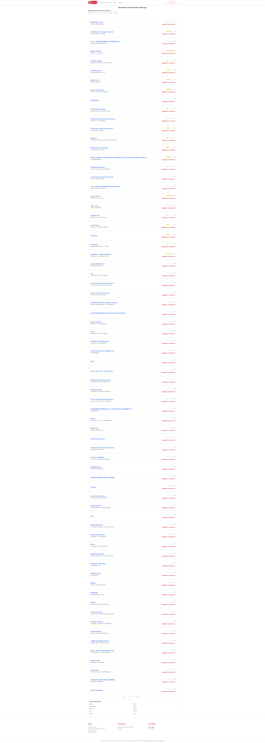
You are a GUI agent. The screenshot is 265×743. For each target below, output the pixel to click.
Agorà (92, 332)
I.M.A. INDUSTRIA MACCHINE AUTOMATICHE (105, 187)
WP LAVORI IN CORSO (98, 109)
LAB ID (93, 419)
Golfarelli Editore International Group (103, 119)
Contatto (120, 728)
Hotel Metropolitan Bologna (100, 341)
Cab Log (93, 487)
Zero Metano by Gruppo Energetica (102, 32)
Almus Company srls (97, 90)
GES (92, 516)
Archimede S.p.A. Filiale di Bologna (102, 448)
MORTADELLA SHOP (97, 554)
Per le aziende (172, 2)
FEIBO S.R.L (95, 428)
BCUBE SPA (94, 100)
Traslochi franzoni (96, 612)
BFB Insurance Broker (98, 535)
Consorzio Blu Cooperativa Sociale (102, 177)
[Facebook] (149, 727)
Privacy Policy (149, 740)
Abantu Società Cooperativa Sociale (102, 651)
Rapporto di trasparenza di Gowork (125, 727)
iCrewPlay (94, 236)
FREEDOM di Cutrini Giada (99, 148)
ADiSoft (93, 602)
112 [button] (139, 697)
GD (92, 274)
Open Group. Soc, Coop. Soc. (100, 293)
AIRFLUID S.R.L (96, 573)
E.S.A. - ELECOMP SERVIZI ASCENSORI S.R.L (106, 41)
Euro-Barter (94, 245)
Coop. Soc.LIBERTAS (97, 457)
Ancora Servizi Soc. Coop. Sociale (102, 371)
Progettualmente (96, 506)
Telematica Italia (96, 70)
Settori (115, 2)
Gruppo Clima (95, 196)
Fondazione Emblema (98, 167)
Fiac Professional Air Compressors (102, 399)
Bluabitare (94, 138)
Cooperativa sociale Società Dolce (102, 129)
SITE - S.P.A (94, 206)
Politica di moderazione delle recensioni (96, 728)
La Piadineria (95, 225)
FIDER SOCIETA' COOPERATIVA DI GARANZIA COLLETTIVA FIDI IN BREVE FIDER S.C (119, 158)
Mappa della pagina (92, 732)
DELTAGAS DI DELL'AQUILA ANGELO (103, 680)
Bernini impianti (96, 322)
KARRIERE (94, 593)
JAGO (92, 361)
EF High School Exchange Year (101, 380)
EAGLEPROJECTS (96, 525)
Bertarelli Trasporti (97, 622)
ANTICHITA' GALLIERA (98, 564)
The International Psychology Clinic (102, 283)
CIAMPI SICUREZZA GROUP (100, 641)
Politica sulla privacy (92, 730)
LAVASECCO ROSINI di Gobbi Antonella (104, 303)
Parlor (93, 544)
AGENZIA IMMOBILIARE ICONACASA (103, 477)
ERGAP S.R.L (95, 80)
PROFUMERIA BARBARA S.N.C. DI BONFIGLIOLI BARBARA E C (111, 409)
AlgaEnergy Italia (96, 390)
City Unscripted (96, 631)
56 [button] (136, 697)
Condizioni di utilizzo (92, 727)
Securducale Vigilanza (98, 496)
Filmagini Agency (96, 61)
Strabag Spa (95, 670)
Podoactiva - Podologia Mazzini (101, 254)
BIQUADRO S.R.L (96, 467)
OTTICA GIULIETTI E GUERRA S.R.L (102, 351)
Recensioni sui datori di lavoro (105, 2)
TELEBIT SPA (95, 216)
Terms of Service (158, 740)
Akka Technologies (97, 690)
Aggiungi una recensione (168, 24)
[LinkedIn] (152, 727)
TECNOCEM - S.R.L (97, 22)
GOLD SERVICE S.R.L (98, 264)
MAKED (93, 583)
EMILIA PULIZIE (96, 51)
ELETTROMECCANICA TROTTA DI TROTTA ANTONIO (108, 313)
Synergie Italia (95, 660)
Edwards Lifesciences (98, 439)
